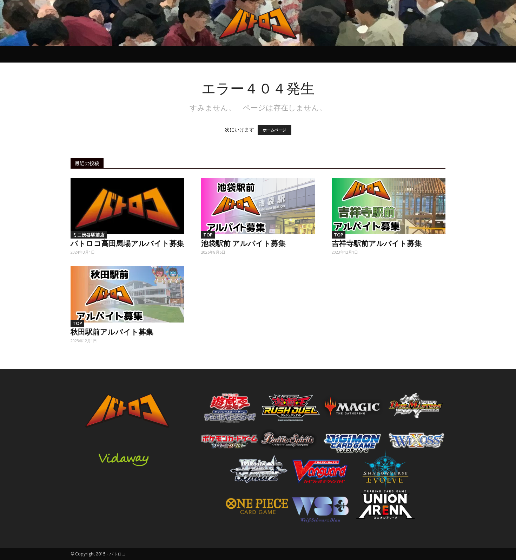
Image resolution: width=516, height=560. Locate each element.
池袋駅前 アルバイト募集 (243, 243)
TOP (208, 235)
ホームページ (274, 130)
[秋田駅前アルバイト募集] (127, 294)
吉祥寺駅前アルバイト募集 (377, 243)
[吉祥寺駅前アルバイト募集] (388, 206)
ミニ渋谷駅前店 (89, 235)
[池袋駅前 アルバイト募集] (258, 206)
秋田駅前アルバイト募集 (112, 331)
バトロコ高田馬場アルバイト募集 (127, 243)
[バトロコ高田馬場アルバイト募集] (127, 206)
